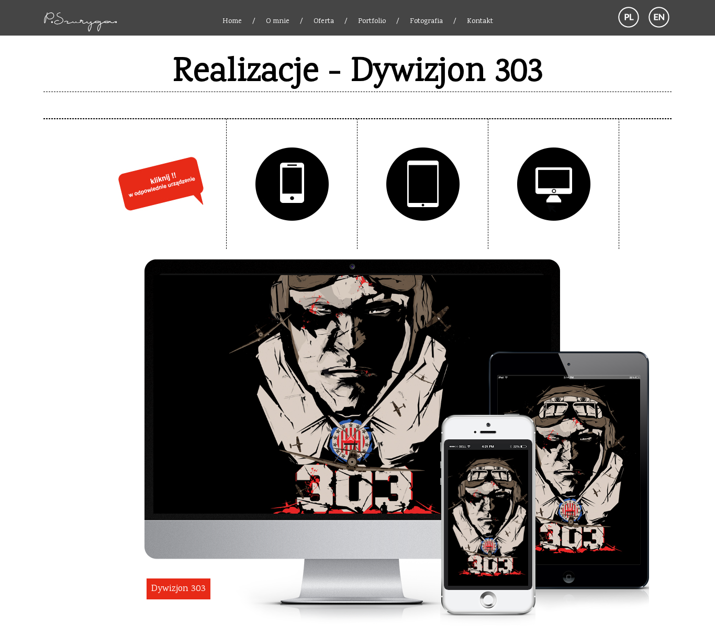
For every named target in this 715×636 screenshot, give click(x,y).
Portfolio (372, 21)
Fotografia (426, 21)
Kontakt (480, 21)
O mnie (277, 21)
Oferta (324, 21)
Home (232, 21)
